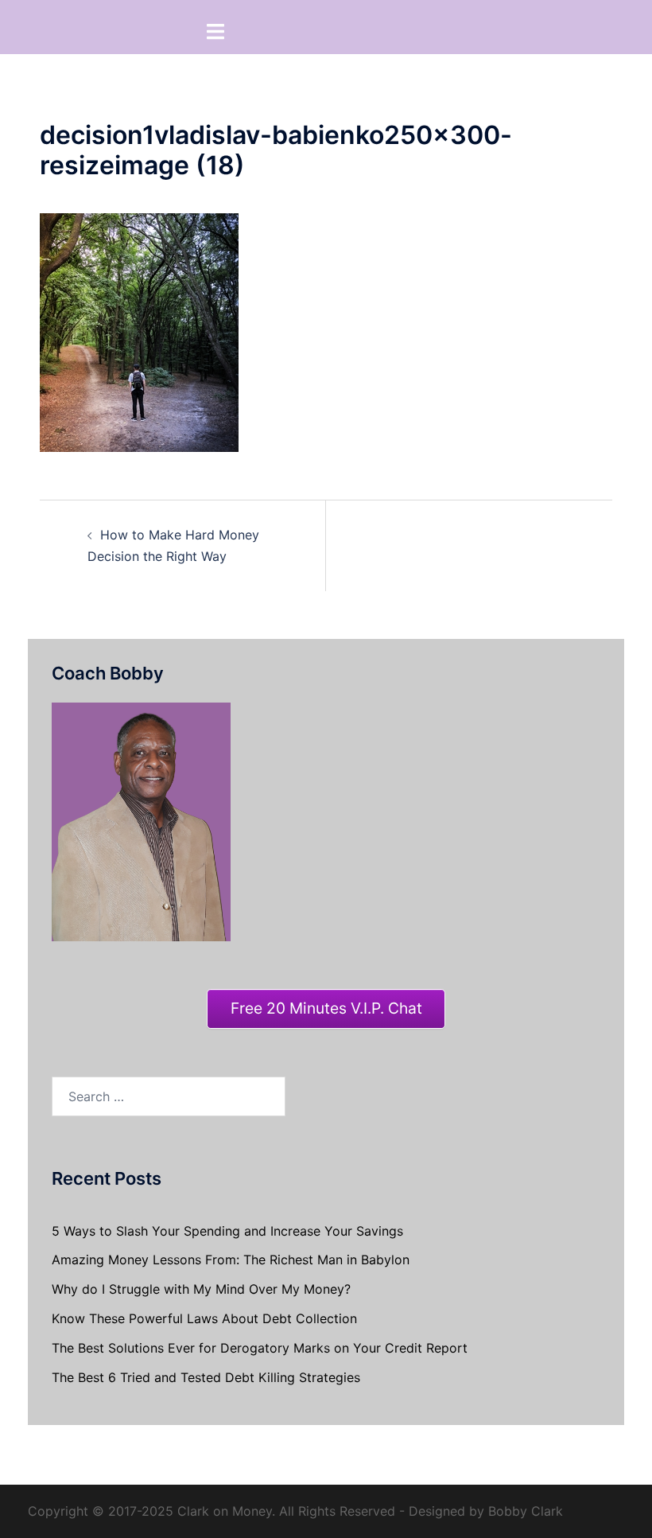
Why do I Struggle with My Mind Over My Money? (201, 1289)
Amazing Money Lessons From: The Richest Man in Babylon (230, 1259)
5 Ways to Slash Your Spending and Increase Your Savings (227, 1231)
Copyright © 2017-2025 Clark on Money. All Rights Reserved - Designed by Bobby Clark (295, 1511)
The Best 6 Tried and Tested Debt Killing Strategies (206, 1377)
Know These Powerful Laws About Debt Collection (204, 1318)
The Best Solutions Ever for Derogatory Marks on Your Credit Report (260, 1348)
